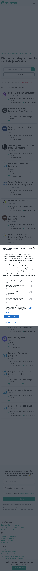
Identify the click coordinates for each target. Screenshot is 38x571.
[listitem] (19, 281)
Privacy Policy (29, 323)
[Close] (34, 248)
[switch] (30, 286)
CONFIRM (11, 316)
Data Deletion (9, 323)
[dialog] (19, 285)
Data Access (19, 323)
